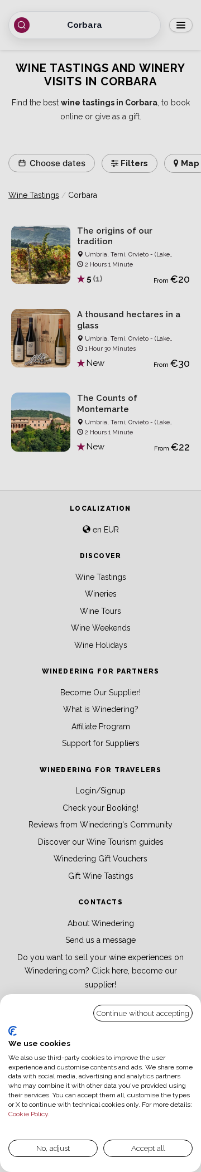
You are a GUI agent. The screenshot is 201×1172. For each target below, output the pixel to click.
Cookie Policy (28, 1114)
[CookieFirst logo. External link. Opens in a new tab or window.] (12, 1031)
